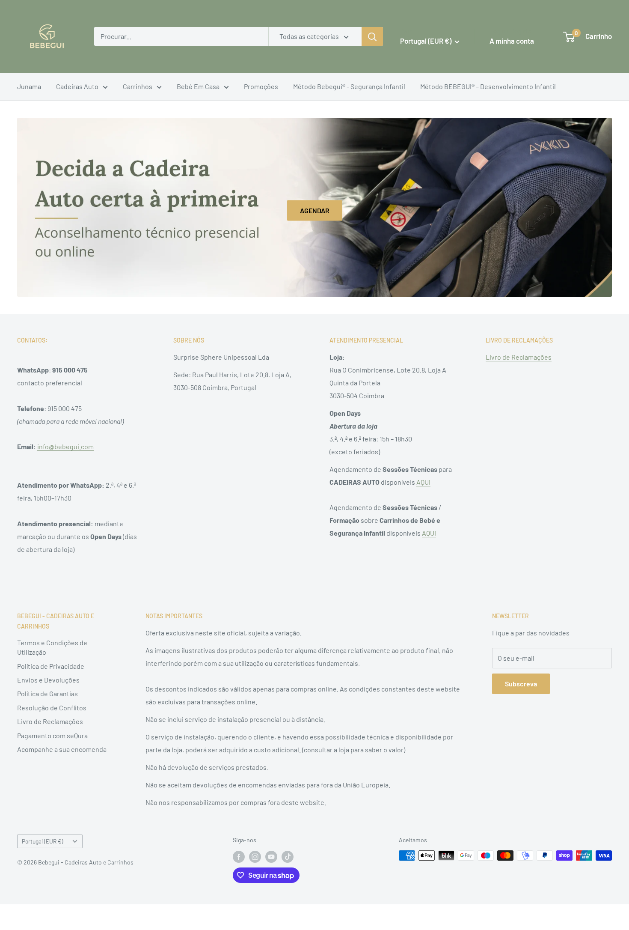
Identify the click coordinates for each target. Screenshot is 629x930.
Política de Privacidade (50, 666)
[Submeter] (372, 36)
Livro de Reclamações (519, 357)
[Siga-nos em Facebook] (239, 856)
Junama (29, 86)
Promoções (261, 86)
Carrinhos (137, 86)
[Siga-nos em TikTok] (288, 856)
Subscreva (521, 684)
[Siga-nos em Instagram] (255, 856)
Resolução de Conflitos (51, 707)
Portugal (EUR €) (42, 841)
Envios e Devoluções (48, 680)
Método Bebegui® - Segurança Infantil (349, 86)
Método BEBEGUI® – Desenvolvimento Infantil (488, 86)
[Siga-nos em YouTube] (271, 856)
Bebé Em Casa (198, 86)
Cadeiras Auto (77, 86)
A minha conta (512, 40)
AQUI (423, 482)
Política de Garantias (47, 693)
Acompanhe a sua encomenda (62, 749)
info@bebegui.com (65, 446)
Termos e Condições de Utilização (52, 647)
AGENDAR (314, 210)
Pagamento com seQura (52, 735)
